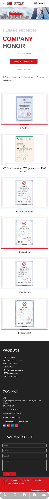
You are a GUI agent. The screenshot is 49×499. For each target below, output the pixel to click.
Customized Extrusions (13, 370)
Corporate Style (23, 69)
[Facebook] (4, 425)
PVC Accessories (11, 373)
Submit (9, 474)
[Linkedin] (12, 425)
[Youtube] (8, 425)
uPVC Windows (10, 364)
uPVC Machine (10, 376)
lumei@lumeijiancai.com (18, 421)
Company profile (24, 53)
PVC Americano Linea (13, 360)
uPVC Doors (9, 367)
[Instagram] (16, 425)
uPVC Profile (9, 357)
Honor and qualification (23, 61)
